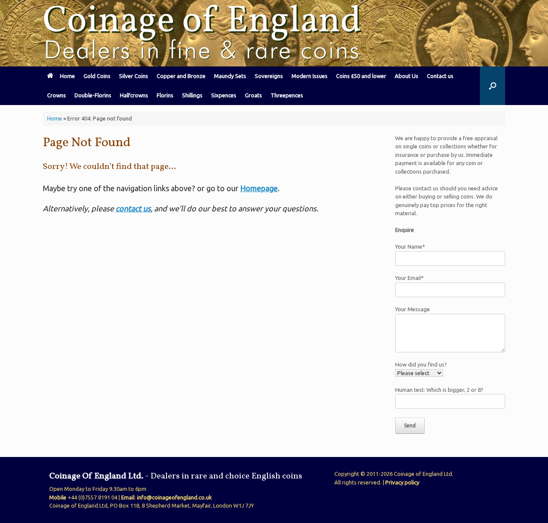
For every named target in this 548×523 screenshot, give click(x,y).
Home (67, 76)
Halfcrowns (134, 95)
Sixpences (223, 95)
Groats (253, 95)
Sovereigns (269, 76)
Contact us (440, 76)
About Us (406, 76)
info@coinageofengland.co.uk (174, 497)
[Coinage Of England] (203, 33)
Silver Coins (133, 76)
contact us (133, 208)
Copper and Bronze (181, 76)
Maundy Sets (230, 76)
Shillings (192, 95)
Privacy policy (402, 482)
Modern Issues (310, 76)
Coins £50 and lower (361, 76)
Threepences (287, 95)
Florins (165, 95)
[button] (492, 85)
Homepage (259, 188)
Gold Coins (96, 76)
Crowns (56, 95)
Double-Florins (92, 95)
